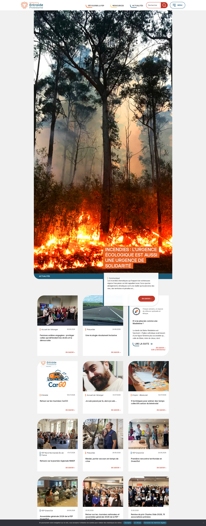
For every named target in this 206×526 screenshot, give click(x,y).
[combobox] (157, 5)
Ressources (118, 6)
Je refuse (137, 523)
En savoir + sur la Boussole (158, 349)
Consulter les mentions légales (155, 523)
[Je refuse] (203, 523)
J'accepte (127, 523)
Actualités (137, 6)
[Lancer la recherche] (164, 5)
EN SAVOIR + (146, 299)
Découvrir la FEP (96, 6)
